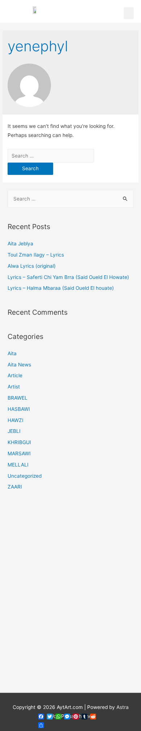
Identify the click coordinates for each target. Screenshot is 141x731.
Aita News (19, 364)
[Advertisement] (70, 596)
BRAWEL (17, 398)
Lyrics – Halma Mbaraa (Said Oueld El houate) (61, 288)
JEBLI (14, 431)
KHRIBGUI (19, 442)
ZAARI (15, 487)
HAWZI (16, 420)
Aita (12, 353)
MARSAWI (19, 453)
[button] (129, 13)
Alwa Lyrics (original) (32, 266)
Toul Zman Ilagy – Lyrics (36, 255)
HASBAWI (19, 409)
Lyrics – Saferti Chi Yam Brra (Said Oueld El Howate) (68, 277)
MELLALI (18, 465)
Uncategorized (25, 476)
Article (15, 375)
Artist (14, 387)
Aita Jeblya (20, 243)
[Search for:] (51, 156)
